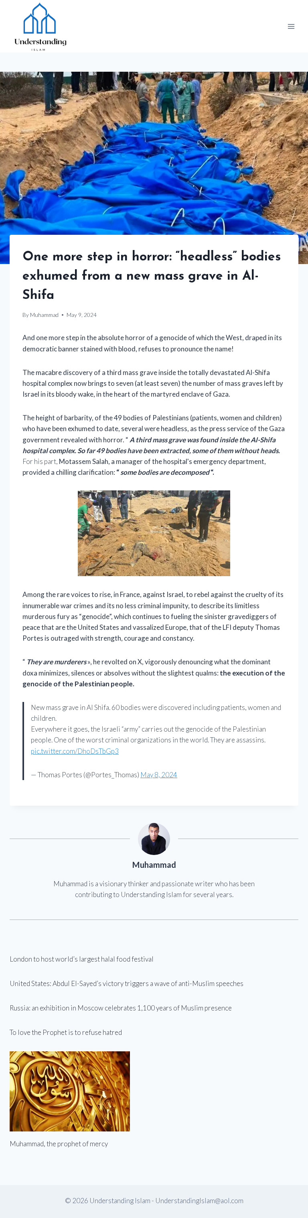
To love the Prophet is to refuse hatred (66, 1032)
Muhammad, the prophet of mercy (59, 1143)
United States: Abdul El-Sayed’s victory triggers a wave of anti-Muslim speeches (126, 983)
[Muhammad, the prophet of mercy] (154, 1091)
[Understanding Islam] (40, 26)
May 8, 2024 (158, 774)
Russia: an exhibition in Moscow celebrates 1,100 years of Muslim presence (121, 1008)
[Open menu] (291, 26)
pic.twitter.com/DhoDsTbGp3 (75, 751)
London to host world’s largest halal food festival (82, 959)
